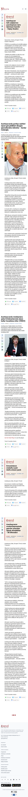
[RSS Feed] (19, 779)
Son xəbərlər (3, 744)
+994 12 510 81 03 (4, 736)
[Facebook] (5, 779)
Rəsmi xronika (4, 746)
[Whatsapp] (2, 779)
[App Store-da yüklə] (6, 785)
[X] (8, 779)
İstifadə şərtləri (4, 766)
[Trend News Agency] (4, 726)
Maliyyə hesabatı (4, 761)
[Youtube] (11, 779)
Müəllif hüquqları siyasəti (6, 770)
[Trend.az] (5, 9)
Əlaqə (2, 755)
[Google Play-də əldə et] (16, 785)
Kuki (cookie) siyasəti (5, 772)
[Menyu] (25, 9)
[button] (2, 14)
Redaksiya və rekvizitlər (5, 753)
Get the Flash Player (10, 437)
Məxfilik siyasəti (4, 768)
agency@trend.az (4, 738)
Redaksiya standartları (5, 757)
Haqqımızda (3, 751)
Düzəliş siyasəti (4, 759)
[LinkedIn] (16, 779)
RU (16, 794)
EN (11, 794)
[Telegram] (14, 779)
